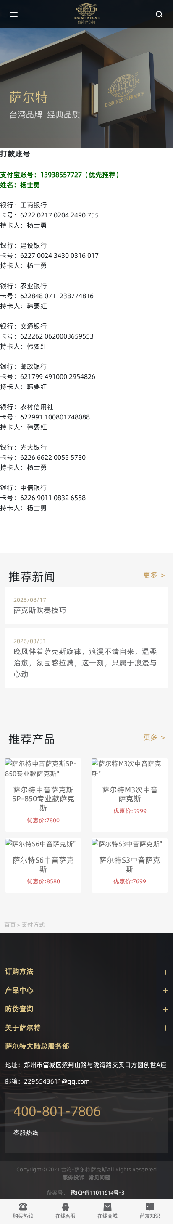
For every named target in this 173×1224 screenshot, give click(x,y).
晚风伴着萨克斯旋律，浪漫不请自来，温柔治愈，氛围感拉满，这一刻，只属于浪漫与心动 (85, 662)
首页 (10, 924)
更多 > (154, 575)
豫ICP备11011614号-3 (97, 1192)
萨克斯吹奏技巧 (39, 610)
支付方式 (33, 924)
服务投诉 (73, 1177)
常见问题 (99, 1177)
